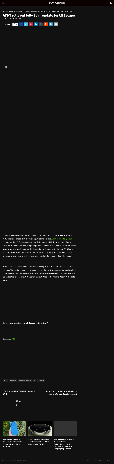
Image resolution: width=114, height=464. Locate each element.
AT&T (12, 339)
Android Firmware (8, 11)
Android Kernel (18, 11)
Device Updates (55, 11)
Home (89, 460)
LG (34, 380)
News (71, 11)
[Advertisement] (40, 48)
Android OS (27, 11)
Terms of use (107, 460)
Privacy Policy (97, 460)
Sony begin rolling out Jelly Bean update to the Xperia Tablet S (61, 392)
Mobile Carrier (64, 11)
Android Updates (45, 11)
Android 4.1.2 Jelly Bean (61, 239)
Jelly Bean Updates (25, 380)
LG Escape (41, 380)
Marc (6, 19)
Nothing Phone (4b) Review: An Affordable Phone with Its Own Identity (12, 442)
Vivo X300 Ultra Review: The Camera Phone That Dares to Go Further (38, 441)
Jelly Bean (13, 380)
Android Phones (35, 11)
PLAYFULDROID (57, 3)
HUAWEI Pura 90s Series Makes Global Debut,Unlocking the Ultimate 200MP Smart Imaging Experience (64, 444)
